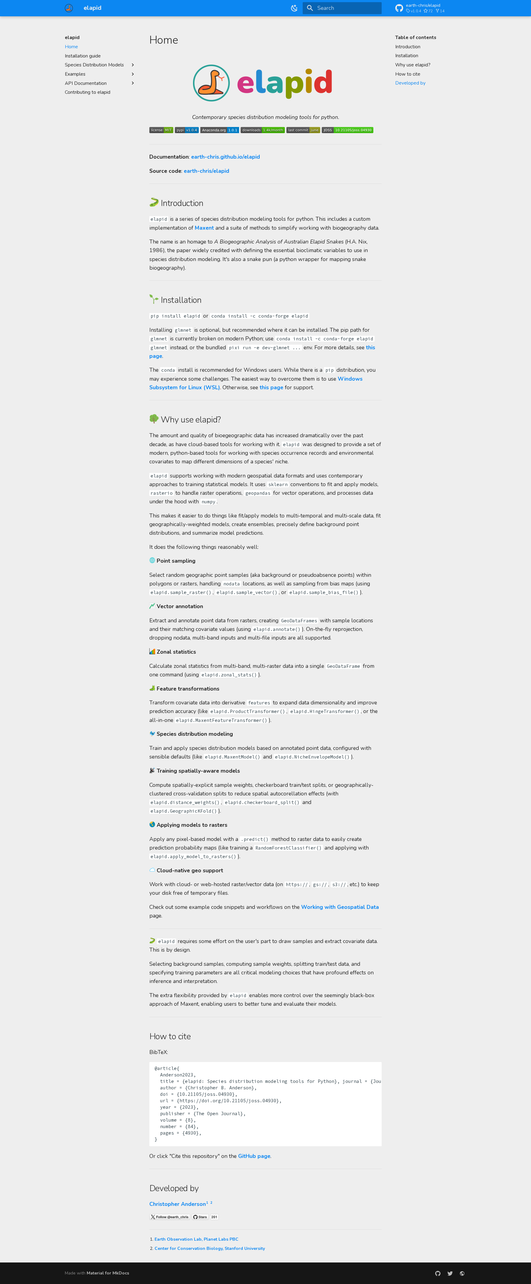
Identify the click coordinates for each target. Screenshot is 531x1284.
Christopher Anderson (177, 1204)
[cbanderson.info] (462, 1273)
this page (271, 387)
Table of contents (415, 37)
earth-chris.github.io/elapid (225, 156)
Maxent (204, 228)
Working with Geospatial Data (340, 907)
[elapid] (69, 8)
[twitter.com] (450, 1273)
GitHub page (254, 1156)
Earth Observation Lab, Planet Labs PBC (196, 1239)
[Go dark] (294, 8)
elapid (72, 37)
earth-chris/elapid (206, 171)
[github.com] (437, 1273)
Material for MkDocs (108, 1273)
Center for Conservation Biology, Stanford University (210, 1248)
